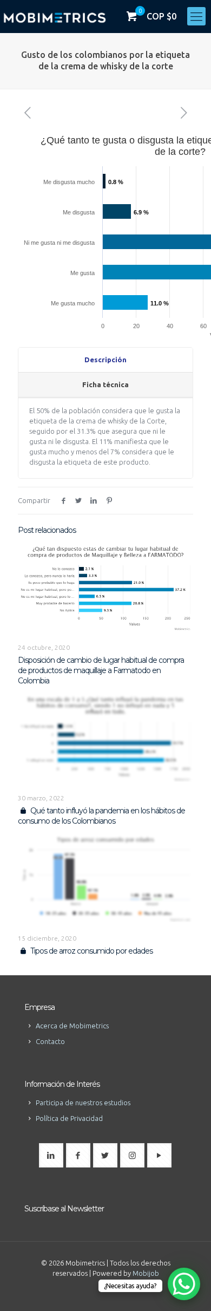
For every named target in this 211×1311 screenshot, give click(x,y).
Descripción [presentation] (105, 359)
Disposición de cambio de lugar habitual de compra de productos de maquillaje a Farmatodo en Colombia (101, 670)
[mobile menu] (196, 16)
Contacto (50, 1041)
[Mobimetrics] (54, 16)
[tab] (105, 360)
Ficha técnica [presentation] (105, 384)
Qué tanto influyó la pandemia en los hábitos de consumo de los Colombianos (101, 816)
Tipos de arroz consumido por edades (91, 951)
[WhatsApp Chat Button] (184, 1284)
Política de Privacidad (69, 1118)
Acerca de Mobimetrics (72, 1025)
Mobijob (146, 1273)
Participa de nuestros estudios (83, 1102)
